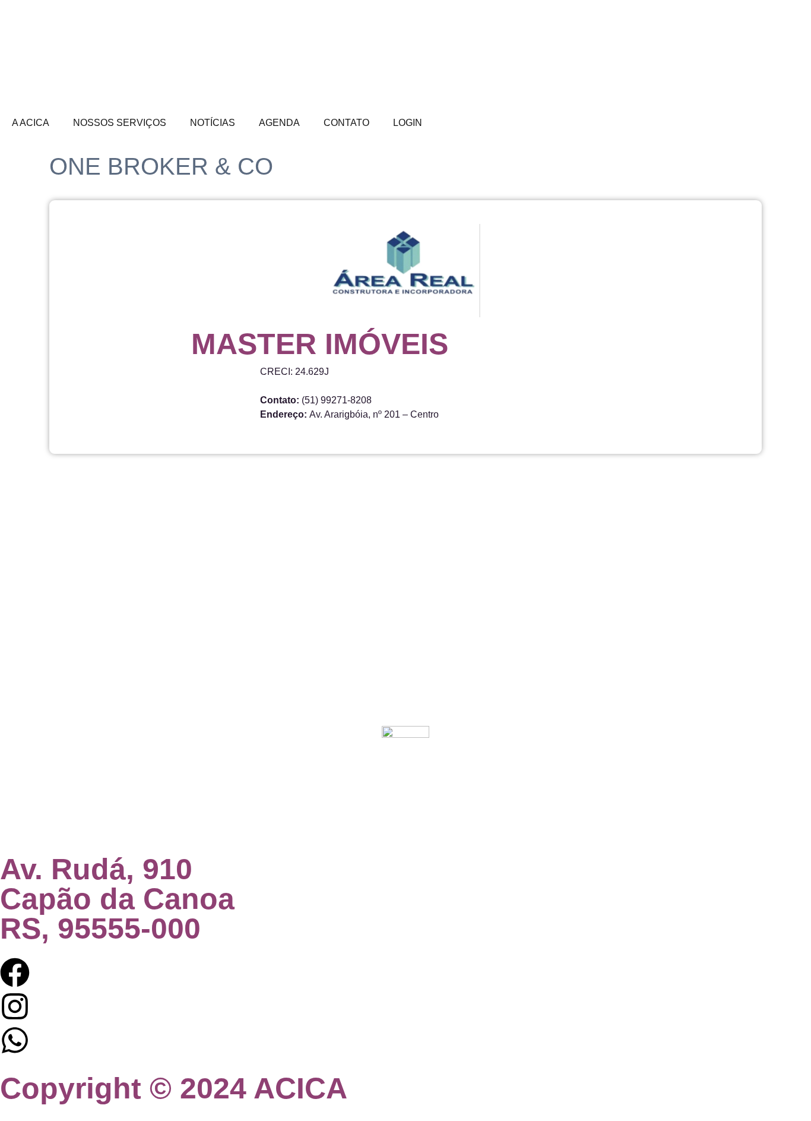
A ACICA (30, 123)
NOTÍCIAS (212, 123)
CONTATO (346, 123)
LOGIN (407, 123)
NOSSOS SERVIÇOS (119, 123)
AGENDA (279, 123)
